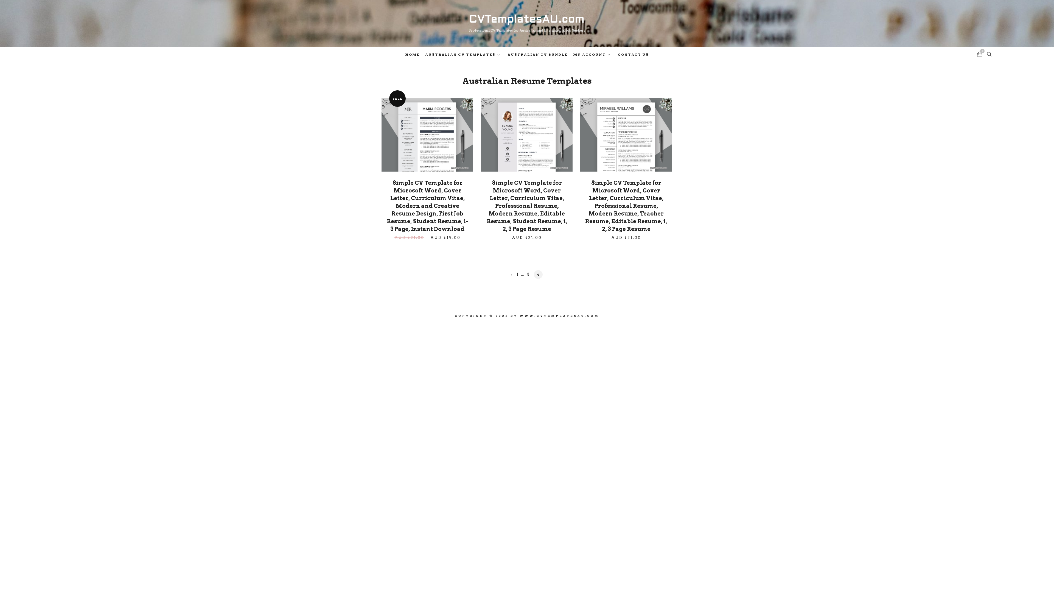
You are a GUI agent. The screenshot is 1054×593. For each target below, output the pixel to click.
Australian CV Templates (460, 54)
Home (412, 54)
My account (589, 54)
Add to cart (427, 134)
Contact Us (633, 54)
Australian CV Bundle (538, 54)
